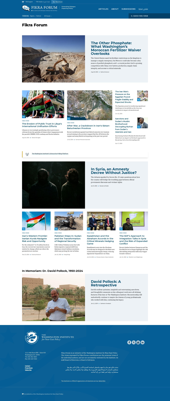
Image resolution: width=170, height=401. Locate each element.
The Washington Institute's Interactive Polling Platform (50, 154)
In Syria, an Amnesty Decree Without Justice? (114, 170)
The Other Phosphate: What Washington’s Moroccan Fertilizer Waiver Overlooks (116, 48)
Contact (27, 366)
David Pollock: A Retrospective (106, 283)
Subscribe (28, 370)
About (115, 9)
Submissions (129, 9)
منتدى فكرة (143, 9)
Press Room (29, 368)
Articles (103, 9)
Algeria (32, 16)
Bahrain (38, 16)
